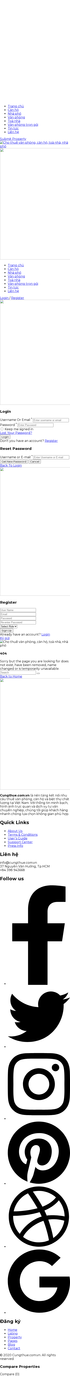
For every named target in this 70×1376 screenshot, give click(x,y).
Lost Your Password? (16, 433)
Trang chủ (16, 106)
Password (7, 425)
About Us (15, 831)
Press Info (15, 846)
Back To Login (11, 465)
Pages (12, 1341)
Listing (13, 1333)
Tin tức (13, 128)
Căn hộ (13, 110)
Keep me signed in (18, 429)
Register (17, 298)
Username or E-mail (15, 457)
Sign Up (7, 630)
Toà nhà (14, 121)
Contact (14, 1348)
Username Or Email (15, 420)
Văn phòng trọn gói (23, 125)
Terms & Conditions (23, 835)
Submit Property (13, 139)
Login (4, 298)
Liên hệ (13, 132)
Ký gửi (5, 638)
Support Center (20, 842)
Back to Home (11, 676)
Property (15, 1337)
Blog (11, 1344)
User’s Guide (17, 838)
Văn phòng (16, 117)
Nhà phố (14, 113)
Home (12, 1330)
